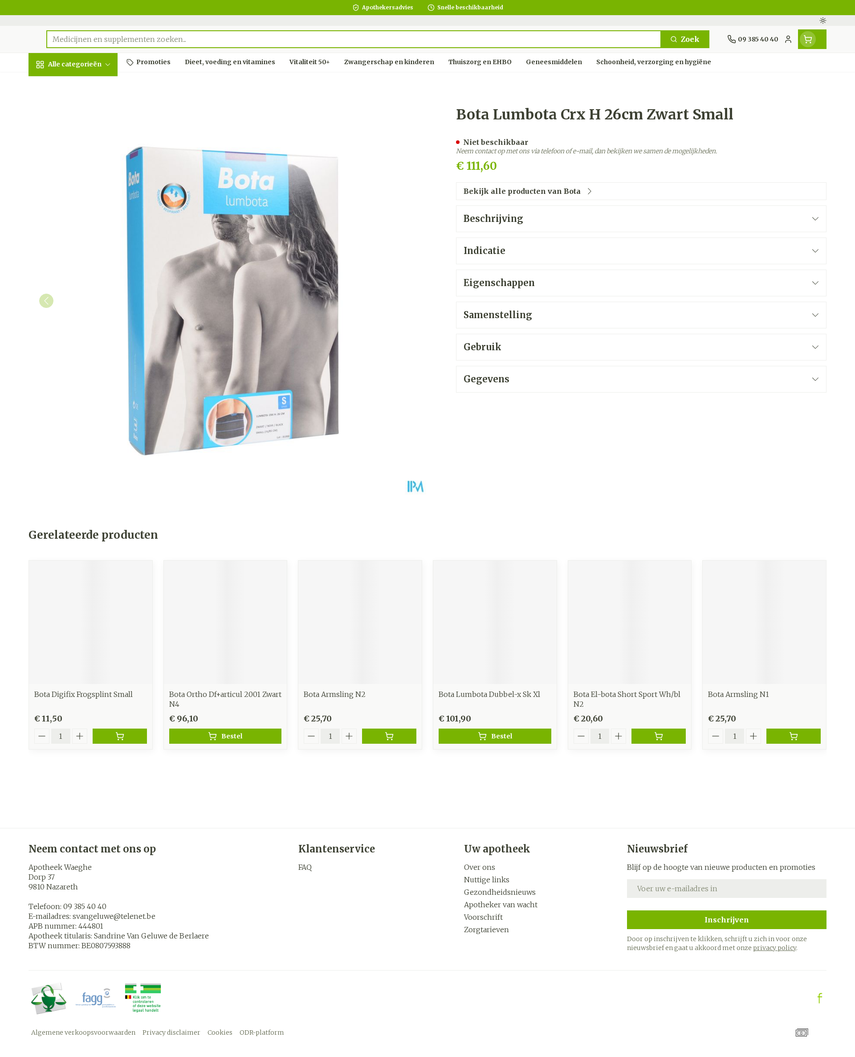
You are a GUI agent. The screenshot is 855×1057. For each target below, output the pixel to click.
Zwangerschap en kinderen (85, 186)
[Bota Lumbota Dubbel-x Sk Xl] (495, 622)
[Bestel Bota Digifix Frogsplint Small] (120, 736)
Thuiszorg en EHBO (85, 270)
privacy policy (774, 948)
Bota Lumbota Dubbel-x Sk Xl (489, 694)
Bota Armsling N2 (335, 694)
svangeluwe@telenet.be (114, 916)
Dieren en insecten (85, 294)
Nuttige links (486, 879)
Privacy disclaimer (171, 1032)
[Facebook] (819, 998)
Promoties (55, 85)
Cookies (220, 1032)
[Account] (788, 39)
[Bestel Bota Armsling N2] (389, 736)
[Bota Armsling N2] (360, 622)
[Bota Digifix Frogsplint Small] (90, 622)
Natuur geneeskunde (85, 242)
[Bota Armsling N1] (764, 622)
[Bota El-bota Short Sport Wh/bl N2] (630, 622)
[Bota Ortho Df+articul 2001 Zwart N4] (225, 622)
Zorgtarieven (486, 929)
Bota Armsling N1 (738, 694)
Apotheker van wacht (500, 904)
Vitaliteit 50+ (85, 213)
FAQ (305, 867)
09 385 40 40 (84, 906)
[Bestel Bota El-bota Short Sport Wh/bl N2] (658, 736)
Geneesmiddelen (85, 319)
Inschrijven (726, 919)
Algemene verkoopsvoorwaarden (83, 1032)
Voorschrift (483, 917)
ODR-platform (262, 1032)
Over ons (479, 867)
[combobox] (353, 39)
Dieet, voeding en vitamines (85, 154)
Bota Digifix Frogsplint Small (83, 694)
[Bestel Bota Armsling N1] (793, 736)
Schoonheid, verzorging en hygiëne (85, 117)
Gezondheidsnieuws (500, 892)
